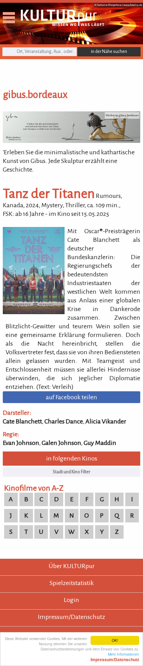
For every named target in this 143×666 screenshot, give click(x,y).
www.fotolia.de (132, 5)
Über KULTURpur (72, 566)
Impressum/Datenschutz (71, 616)
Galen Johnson (61, 442)
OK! (115, 640)
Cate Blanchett (22, 421)
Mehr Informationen (115, 656)
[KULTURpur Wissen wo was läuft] (62, 23)
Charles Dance (63, 421)
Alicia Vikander (105, 421)
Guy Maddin (100, 442)
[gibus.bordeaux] (71, 140)
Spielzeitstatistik (72, 583)
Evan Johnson (21, 442)
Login (71, 599)
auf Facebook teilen (71, 397)
